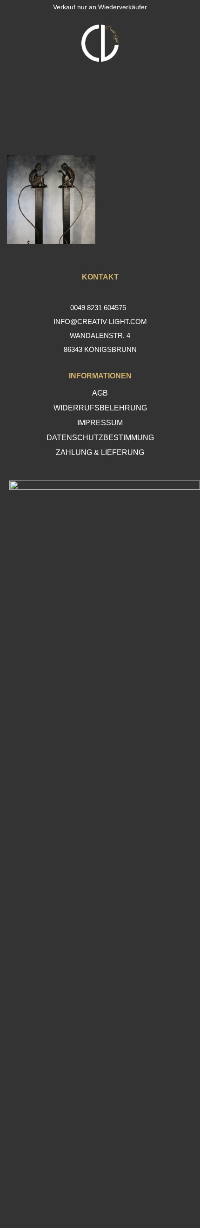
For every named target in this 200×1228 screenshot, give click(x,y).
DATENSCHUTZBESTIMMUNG (100, 438)
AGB (100, 393)
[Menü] (14, 43)
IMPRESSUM (100, 423)
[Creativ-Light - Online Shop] (100, 43)
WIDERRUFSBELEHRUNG (100, 408)
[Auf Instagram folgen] (100, 1197)
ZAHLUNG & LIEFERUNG (100, 452)
